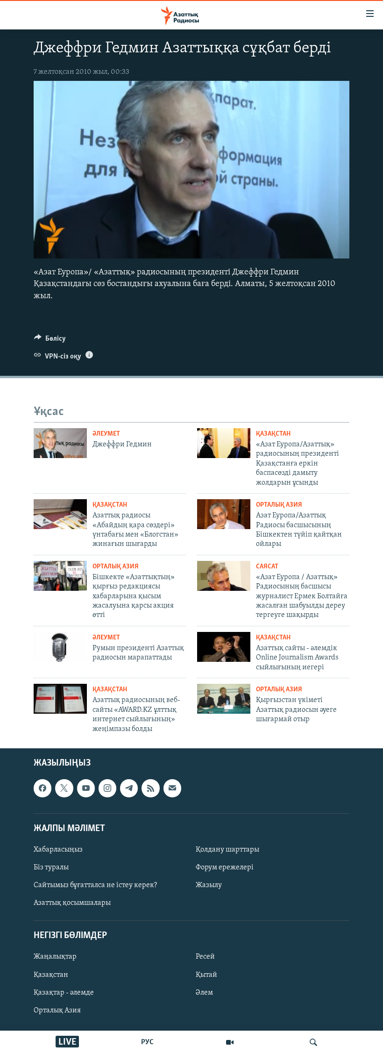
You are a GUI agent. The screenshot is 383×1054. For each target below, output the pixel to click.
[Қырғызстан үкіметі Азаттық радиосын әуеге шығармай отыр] (223, 699)
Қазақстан (51, 974)
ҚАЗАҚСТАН (273, 433)
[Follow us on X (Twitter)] (64, 788)
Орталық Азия (57, 1010)
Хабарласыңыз (58, 849)
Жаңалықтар (55, 957)
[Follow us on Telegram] (129, 788)
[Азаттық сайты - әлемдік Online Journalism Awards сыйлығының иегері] (223, 647)
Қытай (206, 974)
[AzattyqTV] (230, 1042)
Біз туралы (51, 867)
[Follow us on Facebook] (42, 788)
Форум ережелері (225, 867)
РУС (147, 1042)
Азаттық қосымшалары (72, 903)
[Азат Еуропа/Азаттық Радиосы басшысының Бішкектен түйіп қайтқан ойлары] (223, 514)
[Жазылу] (172, 788)
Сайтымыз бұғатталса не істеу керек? (95, 885)
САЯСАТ (267, 566)
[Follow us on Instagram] (107, 788)
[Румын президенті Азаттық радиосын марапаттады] (60, 647)
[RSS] (150, 788)
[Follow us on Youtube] (86, 788)
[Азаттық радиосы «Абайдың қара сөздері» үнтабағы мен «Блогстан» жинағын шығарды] (60, 514)
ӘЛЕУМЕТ (106, 433)
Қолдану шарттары (227, 849)
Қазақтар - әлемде (64, 993)
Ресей (205, 957)
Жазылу (209, 885)
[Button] (50, 341)
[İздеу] (313, 1042)
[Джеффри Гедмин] (60, 443)
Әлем (204, 993)
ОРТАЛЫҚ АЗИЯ (279, 505)
